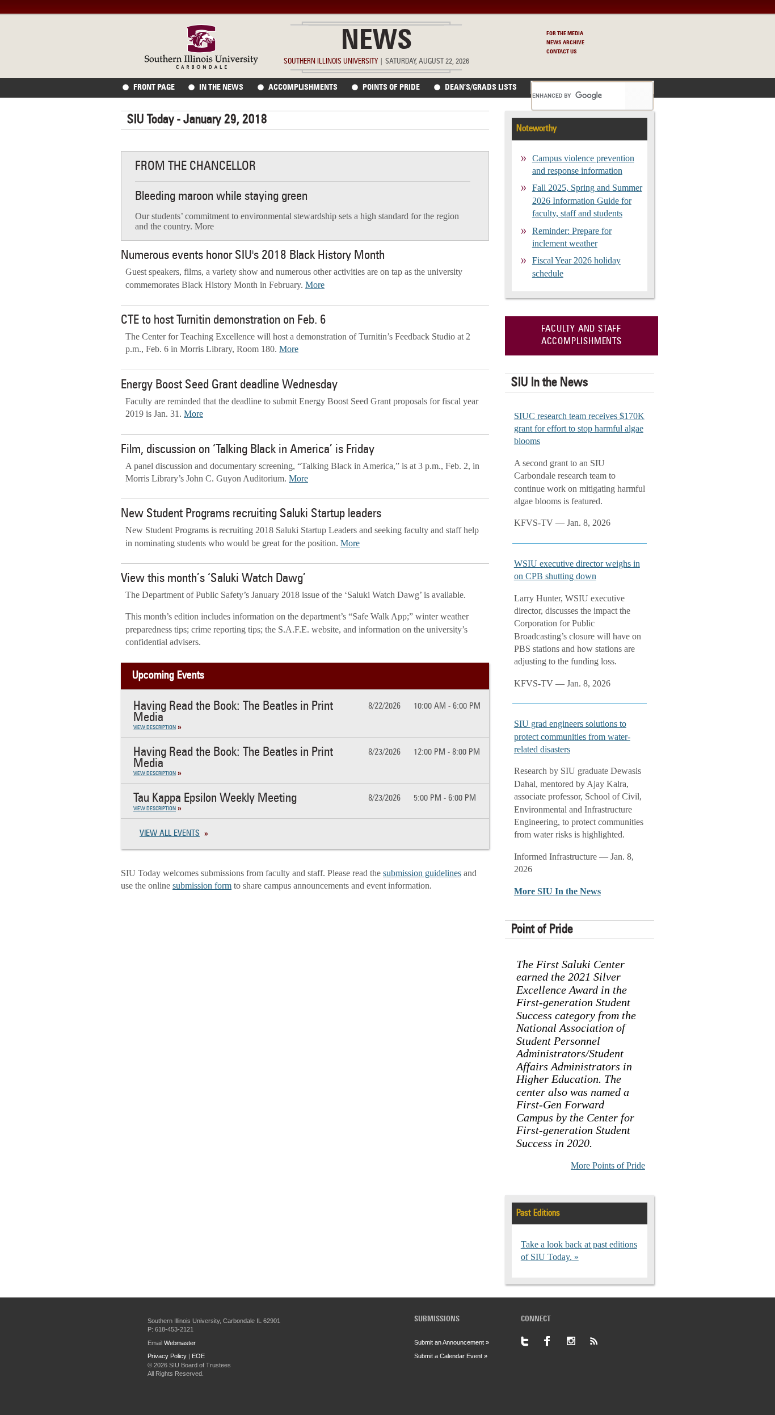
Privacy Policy (167, 1356)
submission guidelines (422, 873)
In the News (221, 87)
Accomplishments (303, 87)
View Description (154, 727)
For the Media (564, 33)
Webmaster (180, 1342)
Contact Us (561, 52)
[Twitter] (532, 1341)
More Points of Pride (608, 1165)
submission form (201, 885)
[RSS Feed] (600, 1341)
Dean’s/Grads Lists (481, 87)
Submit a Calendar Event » (450, 1356)
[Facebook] (555, 1341)
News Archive (565, 42)
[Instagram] (577, 1341)
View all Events (170, 834)
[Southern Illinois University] (201, 65)
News (376, 42)
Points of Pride (391, 87)
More (315, 285)
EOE (198, 1356)
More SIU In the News (557, 891)
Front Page (154, 87)
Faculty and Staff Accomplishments (581, 335)
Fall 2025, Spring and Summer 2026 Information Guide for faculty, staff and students (587, 200)
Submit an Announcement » (451, 1342)
